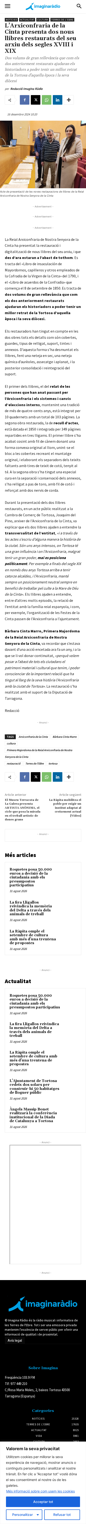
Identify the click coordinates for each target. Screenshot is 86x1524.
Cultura (42, 19)
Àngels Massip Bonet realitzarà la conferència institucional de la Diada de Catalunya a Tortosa (33, 1115)
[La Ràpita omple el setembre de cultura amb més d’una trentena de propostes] (67, 937)
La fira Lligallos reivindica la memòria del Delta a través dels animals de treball (31, 908)
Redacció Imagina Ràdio (26, 89)
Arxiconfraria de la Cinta (33, 736)
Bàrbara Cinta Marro (65, 736)
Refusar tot (62, 1515)
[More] (69, 100)
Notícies (11, 19)
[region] (43, 1483)
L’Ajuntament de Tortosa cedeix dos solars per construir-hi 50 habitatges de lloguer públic (34, 1087)
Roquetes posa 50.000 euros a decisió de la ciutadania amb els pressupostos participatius (31, 877)
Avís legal (15, 1340)
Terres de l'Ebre (62, 19)
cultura (11, 743)
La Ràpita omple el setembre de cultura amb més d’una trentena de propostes (33, 937)
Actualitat (27, 19)
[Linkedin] (57, 100)
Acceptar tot (43, 1502)
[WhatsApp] (46, 100)
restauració (14, 763)
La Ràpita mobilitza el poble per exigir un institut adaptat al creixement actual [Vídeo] (65, 808)
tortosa (52, 763)
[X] (35, 100)
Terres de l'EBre (34, 763)
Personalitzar (22, 1515)
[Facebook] (24, 100)
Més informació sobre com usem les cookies (40, 1491)
